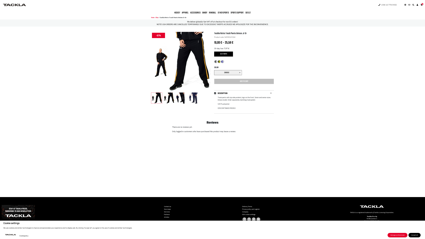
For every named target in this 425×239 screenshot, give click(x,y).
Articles (166, 217)
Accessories (195, 13)
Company (245, 212)
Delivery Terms (247, 206)
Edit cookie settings (248, 214)
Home (152, 17)
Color (216, 67)
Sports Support (237, 13)
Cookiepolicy (23, 236)
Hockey (177, 13)
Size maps (223, 53)
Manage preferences (397, 235)
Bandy (204, 13)
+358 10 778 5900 (389, 5)
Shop (157, 17)
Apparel (185, 13)
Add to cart (244, 81)
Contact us (167, 206)
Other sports (223, 13)
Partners (167, 214)
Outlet (248, 13)
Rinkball (212, 13)
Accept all (414, 235)
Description (222, 93)
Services (167, 212)
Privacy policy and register (251, 209)
